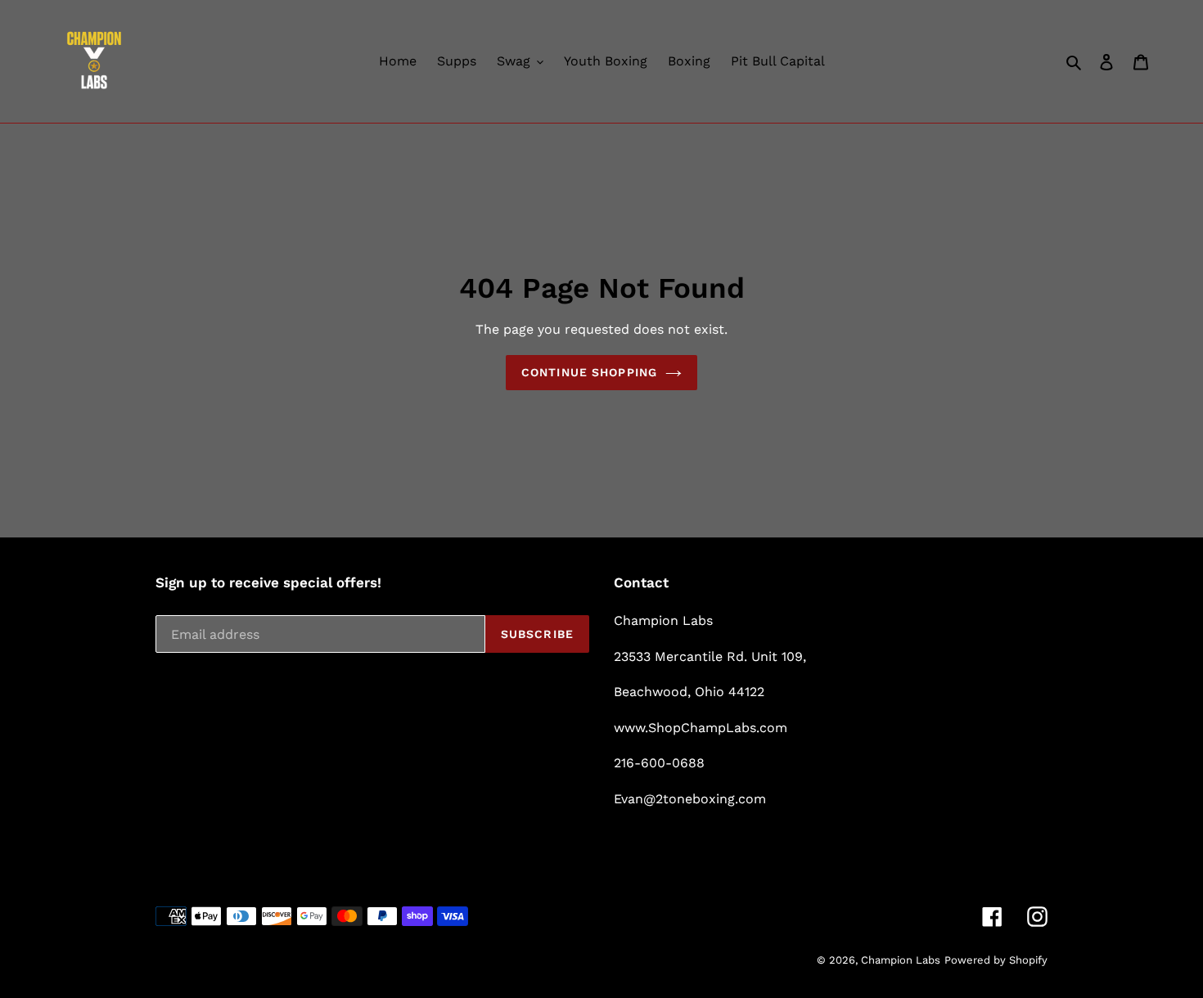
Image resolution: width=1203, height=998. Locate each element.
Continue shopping (589, 372)
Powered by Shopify (996, 960)
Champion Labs (900, 960)
